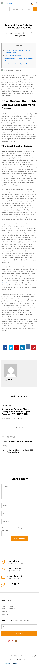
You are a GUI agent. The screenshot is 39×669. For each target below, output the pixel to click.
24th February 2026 (8, 418)
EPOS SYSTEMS (7, 614)
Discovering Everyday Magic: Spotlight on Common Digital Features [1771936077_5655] (16, 411)
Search (35, 9)
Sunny (28, 33)
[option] (19, 411)
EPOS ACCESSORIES (8, 609)
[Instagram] (16, 641)
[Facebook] (2, 641)
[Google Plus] (9, 641)
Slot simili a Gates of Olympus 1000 (17, 64)
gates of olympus (7, 283)
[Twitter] (5, 641)
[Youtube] (12, 641)
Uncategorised (19, 36)
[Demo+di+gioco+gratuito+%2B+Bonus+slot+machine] (11, 347)
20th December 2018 (14, 33)
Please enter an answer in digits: (13, 528)
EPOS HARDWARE (7, 612)
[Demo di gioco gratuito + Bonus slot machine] (5, 347)
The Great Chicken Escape (14, 55)
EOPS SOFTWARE (7, 606)
